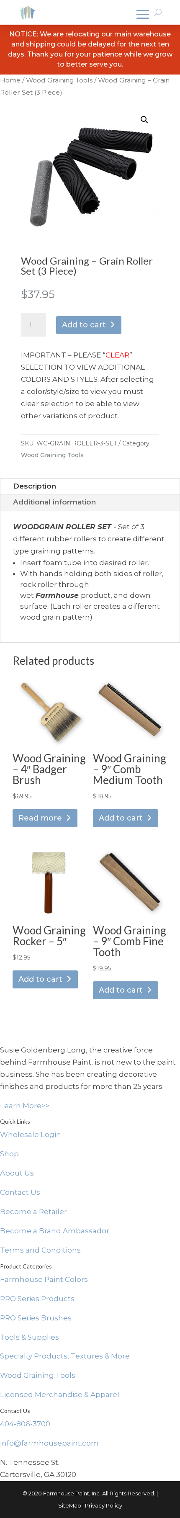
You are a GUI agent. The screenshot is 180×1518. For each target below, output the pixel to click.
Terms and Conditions (40, 1250)
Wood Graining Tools (59, 80)
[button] (144, 119)
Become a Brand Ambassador (54, 1231)
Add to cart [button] (121, 818)
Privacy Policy (103, 1505)
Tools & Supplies (29, 1337)
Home (10, 80)
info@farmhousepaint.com (49, 1443)
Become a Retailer (33, 1211)
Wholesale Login (30, 1134)
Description (34, 486)
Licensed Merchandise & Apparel (59, 1394)
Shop (9, 1154)
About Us (17, 1173)
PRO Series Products (37, 1298)
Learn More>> (25, 1105)
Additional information (54, 502)
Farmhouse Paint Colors (44, 1279)
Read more (40, 818)
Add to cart (84, 324)
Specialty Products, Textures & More (65, 1356)
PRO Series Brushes (36, 1318)
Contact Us (20, 1192)
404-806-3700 (25, 1424)
